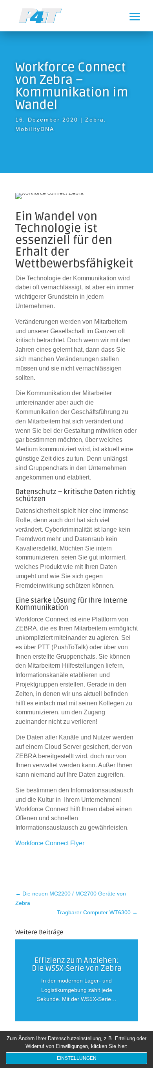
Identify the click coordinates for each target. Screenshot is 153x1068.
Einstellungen (77, 1058)
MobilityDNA (34, 129)
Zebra (94, 119)
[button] (141, 12)
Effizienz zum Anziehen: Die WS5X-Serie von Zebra (77, 964)
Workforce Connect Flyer (49, 843)
